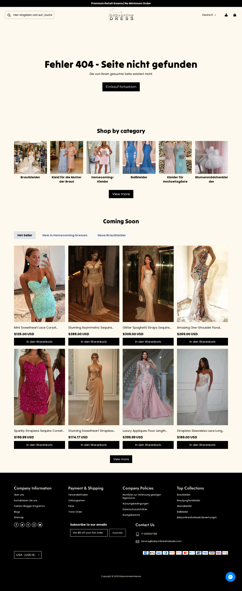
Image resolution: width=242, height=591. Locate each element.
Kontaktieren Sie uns (25, 500)
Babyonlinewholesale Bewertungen (197, 517)
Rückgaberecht (131, 515)
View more (121, 194)
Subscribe (117, 532)
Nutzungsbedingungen (136, 503)
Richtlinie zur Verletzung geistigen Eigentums (142, 496)
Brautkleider (183, 494)
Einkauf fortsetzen (121, 87)
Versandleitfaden (78, 494)
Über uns (19, 494)
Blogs (17, 511)
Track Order (75, 511)
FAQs (71, 506)
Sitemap (19, 517)
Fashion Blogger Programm (29, 506)
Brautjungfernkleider (188, 500)
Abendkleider (184, 506)
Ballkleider (182, 511)
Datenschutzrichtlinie (135, 509)
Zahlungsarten (76, 500)
